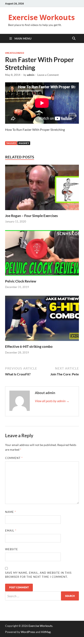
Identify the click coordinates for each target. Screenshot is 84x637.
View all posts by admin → (52, 401)
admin (30, 74)
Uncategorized (14, 53)
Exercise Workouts (41, 17)
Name (10, 511)
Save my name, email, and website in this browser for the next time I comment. (38, 574)
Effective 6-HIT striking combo (29, 346)
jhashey (23, 143)
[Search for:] (42, 595)
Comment (14, 458)
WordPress (28, 632)
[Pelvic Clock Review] (42, 254)
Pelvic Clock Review (20, 281)
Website (11, 549)
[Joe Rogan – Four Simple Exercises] (42, 189)
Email (10, 530)
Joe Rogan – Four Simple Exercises (31, 216)
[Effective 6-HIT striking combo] (42, 319)
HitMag (46, 632)
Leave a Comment (48, 74)
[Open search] (74, 38)
